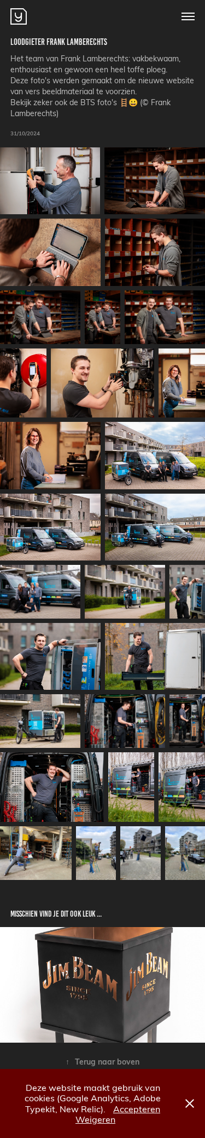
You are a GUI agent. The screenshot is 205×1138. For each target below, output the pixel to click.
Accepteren (136, 1108)
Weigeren (95, 1119)
